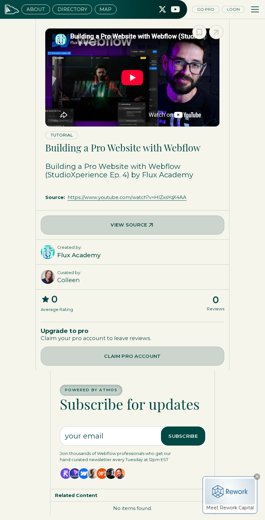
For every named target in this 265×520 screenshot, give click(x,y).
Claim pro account (132, 356)
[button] (253, 9)
